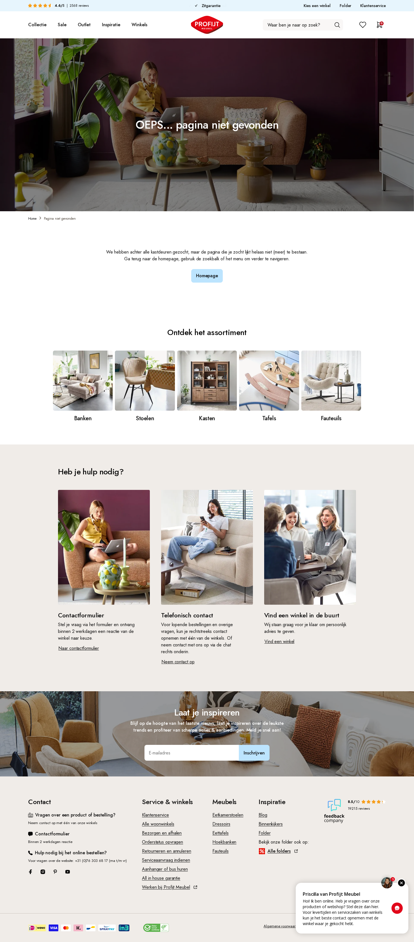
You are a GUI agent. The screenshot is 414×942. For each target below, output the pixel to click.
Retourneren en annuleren (166, 851)
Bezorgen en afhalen (162, 833)
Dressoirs (221, 824)
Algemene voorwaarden (282, 926)
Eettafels (220, 833)
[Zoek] (337, 25)
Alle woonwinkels (158, 824)
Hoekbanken (224, 842)
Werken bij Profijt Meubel (166, 887)
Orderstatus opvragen (162, 842)
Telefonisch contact (187, 615)
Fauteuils (220, 851)
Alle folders (279, 851)
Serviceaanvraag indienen (166, 860)
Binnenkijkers (271, 824)
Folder (345, 5)
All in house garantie (161, 878)
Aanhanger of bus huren (165, 869)
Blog (263, 815)
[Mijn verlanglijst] (363, 25)
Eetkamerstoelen (227, 815)
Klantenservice (373, 5)
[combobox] (303, 24)
